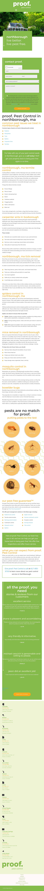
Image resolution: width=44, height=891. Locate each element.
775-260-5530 (5, 820)
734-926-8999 (5, 764)
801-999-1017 (5, 741)
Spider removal (28, 514)
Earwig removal (28, 522)
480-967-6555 (5, 708)
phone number (9, 76)
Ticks (5, 136)
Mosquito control (8, 525)
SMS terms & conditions (22, 883)
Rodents (6, 131)
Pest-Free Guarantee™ (15, 509)
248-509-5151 (5, 775)
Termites (6, 144)
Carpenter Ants (8, 141)
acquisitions (22, 878)
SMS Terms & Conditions (25, 104)
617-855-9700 (5, 719)
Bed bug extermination (10, 520)
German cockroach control (31, 517)
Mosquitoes (7, 133)
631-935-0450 (5, 855)
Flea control (27, 525)
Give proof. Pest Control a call (16, 569)
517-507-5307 (5, 844)
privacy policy (22, 881)
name (7, 71)
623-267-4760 (5, 753)
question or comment (10, 86)
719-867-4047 (5, 833)
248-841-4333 (5, 730)
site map (22, 884)
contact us (22, 879)
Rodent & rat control (9, 514)
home (22, 874)
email (23, 76)
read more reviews (22, 694)
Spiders (6, 139)
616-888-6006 (5, 809)
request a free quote (22, 108)
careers (22, 876)
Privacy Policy (14, 104)
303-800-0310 (5, 798)
